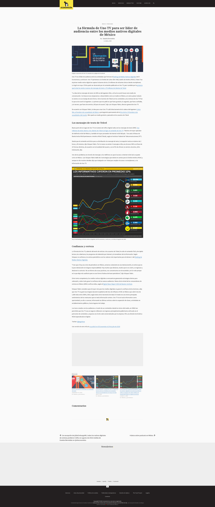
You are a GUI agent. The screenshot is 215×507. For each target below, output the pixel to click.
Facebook (115, 481)
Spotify (104, 481)
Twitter (110, 481)
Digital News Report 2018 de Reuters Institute (117, 284)
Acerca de (147, 3)
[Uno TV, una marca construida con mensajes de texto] (83, 382)
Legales (148, 493)
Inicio (113, 3)
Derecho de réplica (124, 493)
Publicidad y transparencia (109, 493)
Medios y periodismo (107, 24)
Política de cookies (93, 493)
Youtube (99, 481)
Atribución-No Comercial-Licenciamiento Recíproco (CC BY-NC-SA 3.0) (110, 503)
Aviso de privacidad (79, 493)
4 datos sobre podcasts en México (141, 435)
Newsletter (130, 3)
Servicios (121, 3)
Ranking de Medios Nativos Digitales (124, 77)
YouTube (139, 3)
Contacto (107, 496)
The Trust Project (137, 493)
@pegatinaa (81, 322)
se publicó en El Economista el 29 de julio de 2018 (104, 327)
